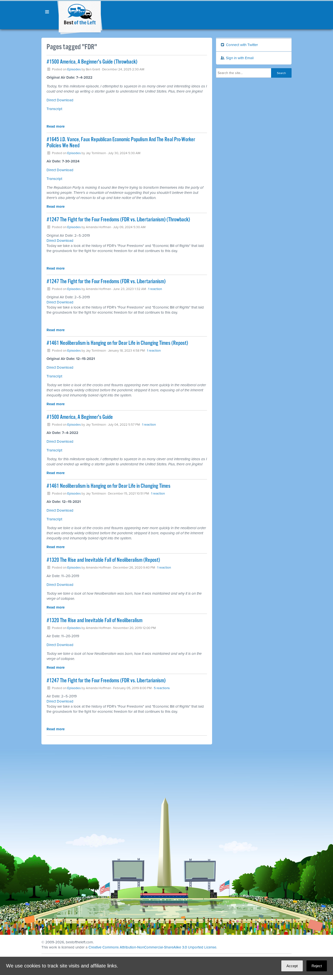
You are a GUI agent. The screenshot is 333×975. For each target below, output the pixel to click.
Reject (317, 966)
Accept (292, 966)
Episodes (74, 69)
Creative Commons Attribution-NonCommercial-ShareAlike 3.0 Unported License (152, 947)
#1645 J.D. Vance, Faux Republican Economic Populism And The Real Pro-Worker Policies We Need (121, 142)
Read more (56, 126)
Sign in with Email (239, 58)
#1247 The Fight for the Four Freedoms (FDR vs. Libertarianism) (106, 281)
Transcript (54, 109)
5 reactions (162, 688)
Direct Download (60, 100)
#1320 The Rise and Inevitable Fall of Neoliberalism (94, 620)
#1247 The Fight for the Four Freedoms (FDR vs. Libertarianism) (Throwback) (118, 219)
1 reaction (155, 289)
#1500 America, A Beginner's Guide (80, 417)
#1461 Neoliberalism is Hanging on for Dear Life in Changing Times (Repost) (117, 343)
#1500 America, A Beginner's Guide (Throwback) (92, 62)
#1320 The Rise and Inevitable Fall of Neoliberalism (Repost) (103, 560)
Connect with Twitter (241, 45)
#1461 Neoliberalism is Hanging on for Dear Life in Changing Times (108, 486)
